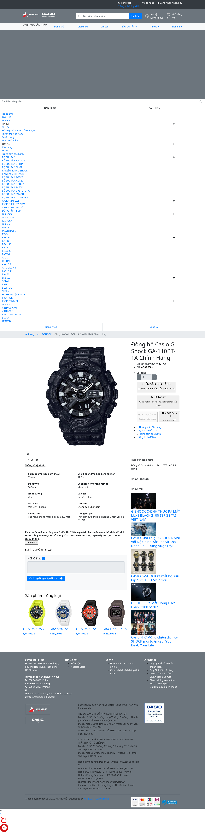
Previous (21, 618)
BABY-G (6, 237)
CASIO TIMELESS (10, 200)
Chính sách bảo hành (161, 673)
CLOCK (5, 317)
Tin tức (153, 26)
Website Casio (77, 666)
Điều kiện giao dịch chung (163, 686)
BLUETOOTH (8, 287)
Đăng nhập (51, 326)
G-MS (5, 257)
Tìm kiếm (135, 16)
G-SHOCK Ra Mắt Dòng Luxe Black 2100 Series (153, 605)
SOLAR (5, 281)
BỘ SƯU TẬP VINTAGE (13, 160)
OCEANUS (7, 304)
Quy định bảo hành (149, 430)
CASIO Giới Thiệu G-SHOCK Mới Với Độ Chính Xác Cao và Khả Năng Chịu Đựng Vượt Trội (155, 541)
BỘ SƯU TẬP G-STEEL (13, 177)
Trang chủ (59, 26)
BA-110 (5, 240)
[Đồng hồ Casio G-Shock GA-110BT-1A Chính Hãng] (83, 396)
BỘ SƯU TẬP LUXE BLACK (15, 197)
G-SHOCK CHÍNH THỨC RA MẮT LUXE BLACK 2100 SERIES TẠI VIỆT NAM (155, 515)
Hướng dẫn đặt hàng (150, 427)
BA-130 (5, 274)
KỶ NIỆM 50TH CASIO (13, 174)
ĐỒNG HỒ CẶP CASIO (13, 294)
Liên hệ (176, 26)
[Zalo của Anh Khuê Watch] (4, 819)
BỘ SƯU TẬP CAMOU (13, 194)
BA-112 (5, 247)
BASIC (5, 284)
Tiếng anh (123, 6)
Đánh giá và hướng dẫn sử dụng (19, 130)
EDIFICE (6, 277)
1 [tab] (74, 639)
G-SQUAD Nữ (9, 267)
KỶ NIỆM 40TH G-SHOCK (14, 170)
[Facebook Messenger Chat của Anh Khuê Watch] (4, 827)
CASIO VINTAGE (10, 301)
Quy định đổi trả (147, 437)
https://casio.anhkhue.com (41, 696)
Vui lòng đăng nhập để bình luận (46, 578)
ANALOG (6, 264)
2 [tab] (78, 639)
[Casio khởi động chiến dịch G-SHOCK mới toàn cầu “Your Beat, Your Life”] (143, 622)
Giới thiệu (83, 26)
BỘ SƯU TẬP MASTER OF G (16, 190)
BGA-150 (6, 244)
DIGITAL (6, 261)
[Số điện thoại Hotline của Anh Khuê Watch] (1, 813)
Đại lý (5, 150)
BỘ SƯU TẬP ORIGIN (12, 167)
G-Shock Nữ (8, 217)
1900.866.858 (156, 17)
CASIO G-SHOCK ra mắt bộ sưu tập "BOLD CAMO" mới (155, 578)
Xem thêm (31, 542)
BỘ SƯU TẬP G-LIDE (12, 187)
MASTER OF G (9, 230)
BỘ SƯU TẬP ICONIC (12, 180)
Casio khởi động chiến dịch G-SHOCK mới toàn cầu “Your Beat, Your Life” (154, 641)
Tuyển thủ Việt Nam (12, 133)
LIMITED (6, 321)
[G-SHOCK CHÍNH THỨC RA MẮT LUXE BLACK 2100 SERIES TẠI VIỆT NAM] (143, 500)
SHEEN (5, 291)
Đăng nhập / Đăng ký (170, 2)
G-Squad (6, 224)
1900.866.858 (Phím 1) (38, 680)
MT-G (5, 234)
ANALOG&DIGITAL (11, 314)
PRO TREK (7, 297)
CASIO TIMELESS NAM (13, 204)
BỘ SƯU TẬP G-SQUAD (14, 184)
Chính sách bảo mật (160, 676)
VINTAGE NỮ (8, 311)
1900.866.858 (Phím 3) (38, 686)
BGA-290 (6, 250)
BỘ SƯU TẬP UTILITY (12, 163)
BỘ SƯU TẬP (128, 26)
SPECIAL (6, 227)
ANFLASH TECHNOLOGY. (96, 798)
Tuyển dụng (8, 137)
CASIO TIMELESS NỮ (12, 207)
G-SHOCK (7, 214)
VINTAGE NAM (9, 307)
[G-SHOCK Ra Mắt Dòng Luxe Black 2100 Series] (143, 591)
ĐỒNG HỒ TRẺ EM (11, 210)
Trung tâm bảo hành (13, 153)
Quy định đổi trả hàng (161, 670)
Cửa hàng (149, 2)
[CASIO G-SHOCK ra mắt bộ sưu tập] (143, 561)
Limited (104, 26)
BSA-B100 (7, 271)
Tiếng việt (134, 6)
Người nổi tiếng (10, 140)
